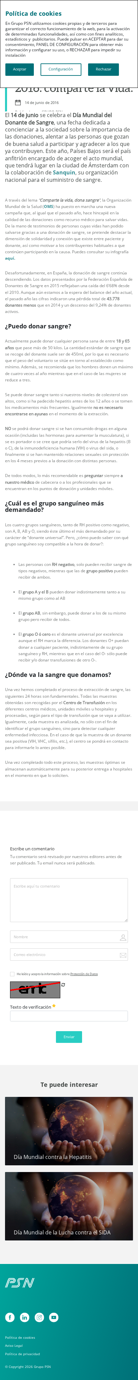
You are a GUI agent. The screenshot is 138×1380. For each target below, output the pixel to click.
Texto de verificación (31, 1007)
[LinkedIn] (24, 1317)
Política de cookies (20, 1337)
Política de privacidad (22, 1353)
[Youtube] (54, 1317)
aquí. (10, 258)
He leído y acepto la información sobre (57, 974)
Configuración (61, 69)
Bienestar (18, 1104)
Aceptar (19, 69)
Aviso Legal (14, 1345)
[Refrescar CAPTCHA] (63, 985)
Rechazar (103, 69)
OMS (48, 206)
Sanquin (64, 172)
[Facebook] (10, 1317)
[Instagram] (39, 1317)
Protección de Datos (84, 974)
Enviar (69, 1036)
